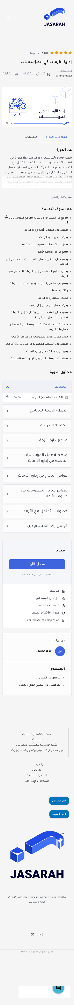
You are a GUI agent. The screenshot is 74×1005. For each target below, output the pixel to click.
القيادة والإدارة (64, 76)
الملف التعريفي (59, 814)
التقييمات (31, 137)
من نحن (37, 770)
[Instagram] (41, 934)
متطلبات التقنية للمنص (37, 734)
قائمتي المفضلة (34, 74)
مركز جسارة (44, 651)
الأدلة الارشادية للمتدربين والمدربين (36, 745)
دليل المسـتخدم (59, 800)
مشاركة (8, 74)
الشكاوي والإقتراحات (37, 781)
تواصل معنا (37, 764)
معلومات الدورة (57, 137)
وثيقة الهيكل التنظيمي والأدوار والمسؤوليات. (36, 750)
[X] (33, 934)
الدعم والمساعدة (37, 775)
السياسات (36, 739)
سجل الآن (37, 564)
